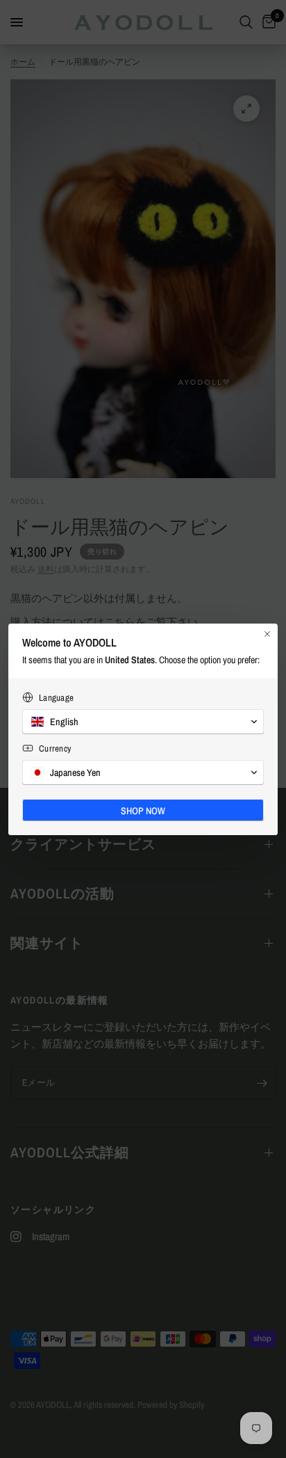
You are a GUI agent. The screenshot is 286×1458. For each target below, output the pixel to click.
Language (56, 698)
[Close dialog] (267, 634)
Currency (55, 748)
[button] (143, 721)
